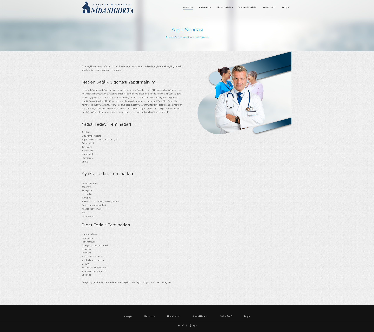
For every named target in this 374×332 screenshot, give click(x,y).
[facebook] (182, 326)
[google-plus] (194, 326)
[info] (186, 326)
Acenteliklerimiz (200, 316)
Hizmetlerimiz (173, 316)
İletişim (247, 316)
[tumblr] (190, 326)
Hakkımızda (149, 316)
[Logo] (108, 7)
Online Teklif (226, 316)
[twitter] (179, 326)
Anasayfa (173, 37)
